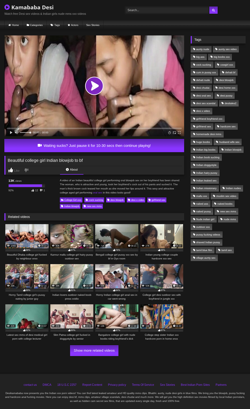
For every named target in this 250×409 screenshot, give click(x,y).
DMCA (47, 384)
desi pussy (226, 95)
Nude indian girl (205, 219)
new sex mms (94, 206)
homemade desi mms (208, 134)
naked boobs (224, 203)
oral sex (97, 192)
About (73, 169)
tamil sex (226, 250)
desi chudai (202, 87)
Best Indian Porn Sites (195, 384)
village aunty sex (205, 257)
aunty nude (202, 49)
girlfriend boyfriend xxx (209, 118)
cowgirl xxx (226, 64)
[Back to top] (239, 398)
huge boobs (203, 141)
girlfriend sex (158, 200)
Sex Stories (92, 25)
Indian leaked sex (206, 180)
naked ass (202, 203)
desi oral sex (203, 95)
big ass (200, 56)
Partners (221, 384)
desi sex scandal (205, 103)
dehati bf (230, 72)
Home (15, 25)
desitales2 (230, 103)
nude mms (230, 219)
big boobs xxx (222, 56)
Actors (74, 25)
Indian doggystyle (206, 164)
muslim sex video (226, 196)
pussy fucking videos (208, 234)
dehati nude (203, 80)
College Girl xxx (72, 200)
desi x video (137, 200)
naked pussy (203, 211)
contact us (30, 384)
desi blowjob (117, 200)
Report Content (92, 384)
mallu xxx (201, 196)
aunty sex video (228, 49)
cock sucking (96, 200)
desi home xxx (227, 87)
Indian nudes (233, 188)
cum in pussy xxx (206, 72)
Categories (36, 25)
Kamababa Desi (32, 7)
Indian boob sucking (207, 157)
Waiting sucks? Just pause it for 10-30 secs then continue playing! (96, 146)
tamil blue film (204, 250)
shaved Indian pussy (208, 242)
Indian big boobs (205, 149)
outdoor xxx (203, 226)
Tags (57, 25)
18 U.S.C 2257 (67, 384)
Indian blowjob (71, 206)
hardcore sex (228, 126)
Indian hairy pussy (206, 172)
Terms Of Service (143, 384)
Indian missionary (206, 188)
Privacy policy (117, 384)
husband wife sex (229, 141)
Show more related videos (94, 350)
